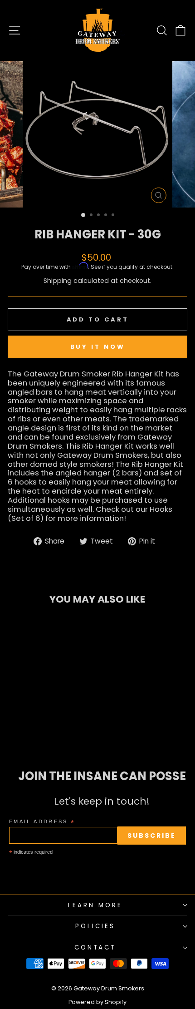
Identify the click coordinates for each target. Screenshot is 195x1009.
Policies (95, 926)
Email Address (42, 822)
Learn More (95, 905)
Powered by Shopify (97, 1002)
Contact (95, 947)
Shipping (58, 281)
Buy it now (97, 346)
